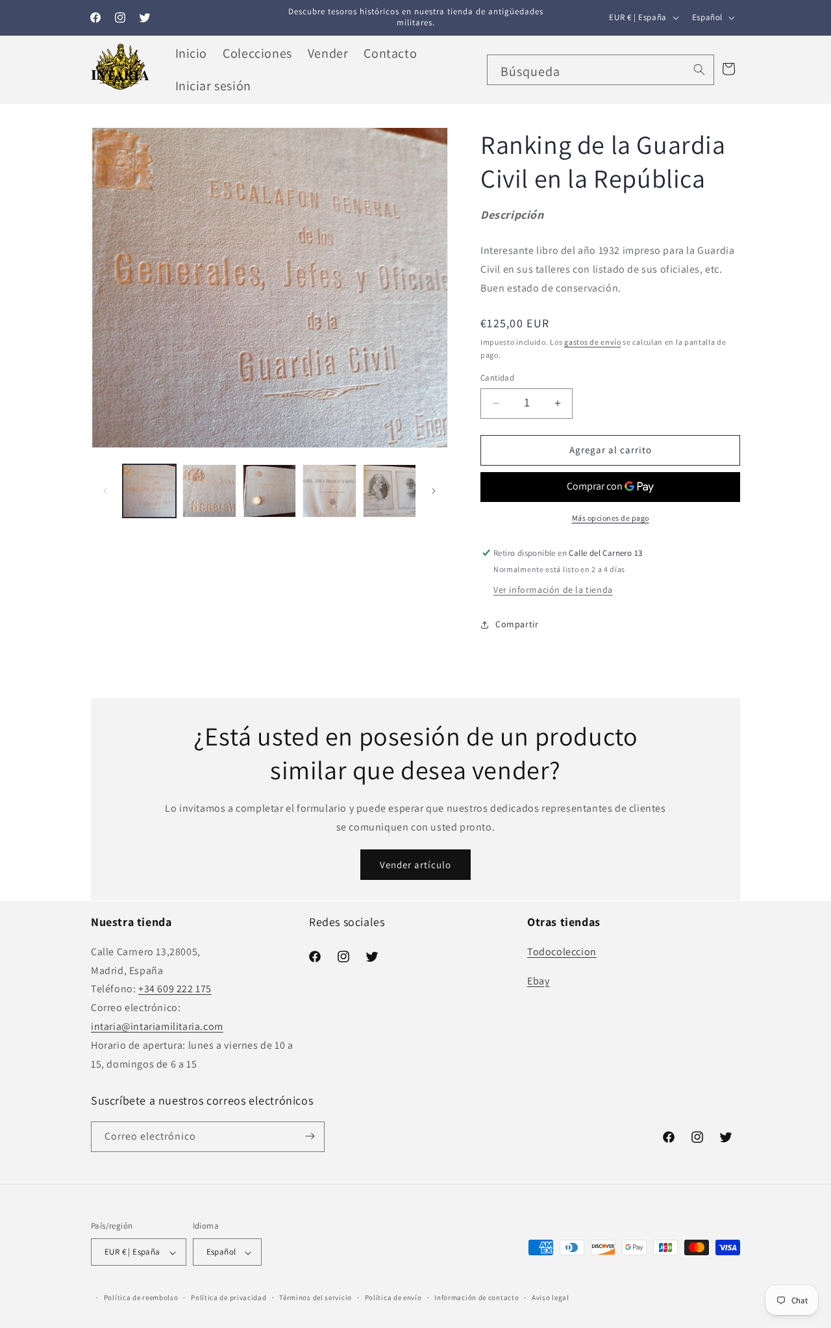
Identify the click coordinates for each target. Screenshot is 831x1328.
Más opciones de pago (610, 518)
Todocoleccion (562, 951)
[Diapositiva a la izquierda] (105, 491)
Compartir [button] (516, 624)
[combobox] (600, 69)
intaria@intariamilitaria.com (157, 1026)
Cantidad (497, 377)
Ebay (538, 980)
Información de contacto (476, 1297)
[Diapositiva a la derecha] (433, 491)
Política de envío (393, 1297)
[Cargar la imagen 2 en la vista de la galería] (209, 491)
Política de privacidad (228, 1297)
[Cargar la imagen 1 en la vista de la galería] (149, 491)
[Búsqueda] (699, 69)
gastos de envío (592, 342)
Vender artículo (415, 864)
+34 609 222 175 (175, 989)
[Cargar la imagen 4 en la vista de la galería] (329, 491)
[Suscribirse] (309, 1136)
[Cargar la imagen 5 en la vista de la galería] (389, 491)
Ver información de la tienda (553, 589)
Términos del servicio (315, 1297)
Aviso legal (550, 1297)
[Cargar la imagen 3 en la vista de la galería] (269, 491)
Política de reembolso (141, 1297)
